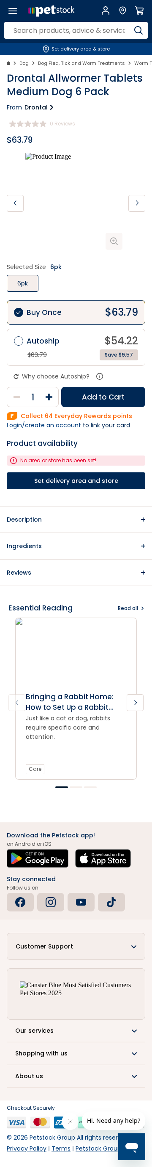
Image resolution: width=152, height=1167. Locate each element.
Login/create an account (44, 425)
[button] (76, 519)
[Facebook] (20, 902)
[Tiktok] (111, 902)
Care (35, 769)
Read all (128, 608)
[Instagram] (50, 902)
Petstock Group (98, 1148)
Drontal (36, 107)
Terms (61, 1148)
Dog (24, 63)
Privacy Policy (26, 1148)
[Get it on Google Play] (37, 858)
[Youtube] (81, 902)
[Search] (138, 30)
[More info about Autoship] (99, 376)
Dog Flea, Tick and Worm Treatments (81, 63)
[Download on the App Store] (103, 858)
